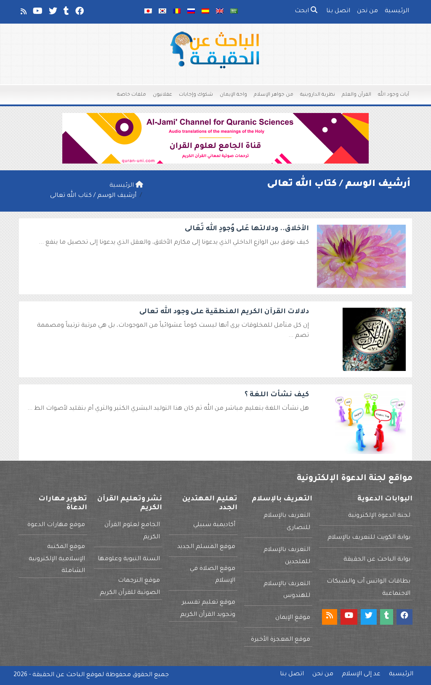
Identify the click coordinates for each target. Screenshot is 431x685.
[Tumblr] (65, 13)
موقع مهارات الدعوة (56, 525)
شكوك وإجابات (196, 95)
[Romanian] (177, 11)
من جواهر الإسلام (273, 95)
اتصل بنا (338, 11)
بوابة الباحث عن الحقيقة (376, 559)
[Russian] (191, 11)
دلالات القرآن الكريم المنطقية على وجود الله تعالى (224, 312)
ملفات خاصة (131, 95)
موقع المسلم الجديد (206, 547)
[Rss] (23, 13)
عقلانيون (162, 95)
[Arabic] (234, 11)
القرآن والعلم (356, 95)
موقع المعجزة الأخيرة (280, 640)
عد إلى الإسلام (361, 674)
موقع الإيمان (292, 618)
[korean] (162, 11)
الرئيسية (397, 11)
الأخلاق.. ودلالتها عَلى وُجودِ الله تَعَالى (247, 229)
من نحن (367, 11)
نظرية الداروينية (317, 95)
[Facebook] (79, 13)
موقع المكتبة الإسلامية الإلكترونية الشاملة (57, 559)
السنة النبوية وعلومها (129, 559)
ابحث (303, 11)
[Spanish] (205, 11)
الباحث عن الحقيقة (58, 675)
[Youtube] (37, 13)
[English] (220, 11)
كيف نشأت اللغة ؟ (277, 395)
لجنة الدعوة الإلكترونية (379, 516)
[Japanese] (148, 11)
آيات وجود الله (393, 95)
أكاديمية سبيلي (214, 525)
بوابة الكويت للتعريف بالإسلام (368, 538)
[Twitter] (52, 13)
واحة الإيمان (233, 95)
